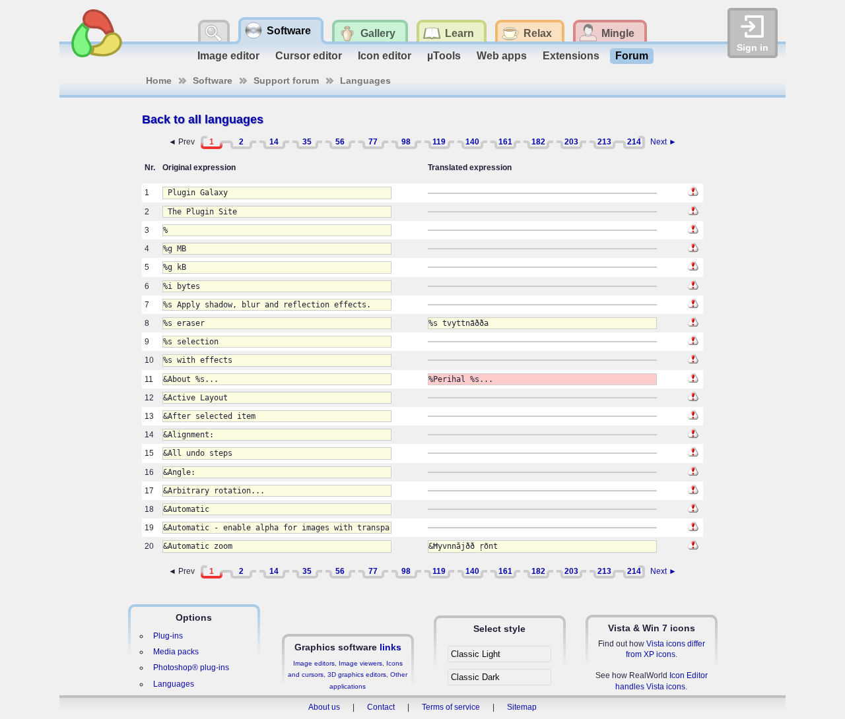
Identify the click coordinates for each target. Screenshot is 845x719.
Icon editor (384, 55)
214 (634, 141)
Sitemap (522, 707)
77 (373, 141)
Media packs (176, 651)
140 (472, 141)
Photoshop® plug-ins (191, 667)
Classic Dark (475, 677)
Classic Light (475, 654)
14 (274, 141)
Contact (381, 707)
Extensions (571, 55)
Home (159, 80)
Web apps (502, 55)
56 (340, 141)
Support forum (286, 80)
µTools (444, 55)
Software (212, 80)
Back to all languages (202, 119)
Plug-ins (168, 636)
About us (324, 707)
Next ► (663, 141)
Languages (365, 80)
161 (505, 141)
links (390, 647)
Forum (631, 55)
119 (439, 141)
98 (406, 141)
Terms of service (451, 707)
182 (538, 141)
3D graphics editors (356, 674)
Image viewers (360, 663)
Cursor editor (308, 55)
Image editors (314, 663)
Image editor (228, 55)
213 (604, 141)
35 (307, 141)
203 (571, 141)
